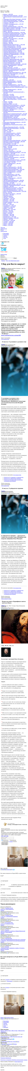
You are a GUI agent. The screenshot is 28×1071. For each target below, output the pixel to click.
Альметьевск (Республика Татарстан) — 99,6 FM (14, 19)
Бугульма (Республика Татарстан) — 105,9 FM (14, 32)
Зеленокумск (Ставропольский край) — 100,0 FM (14, 64)
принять (2, 1069)
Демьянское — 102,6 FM (9, 207)
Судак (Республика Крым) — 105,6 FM (12, 161)
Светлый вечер (8, 938)
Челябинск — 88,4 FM (8, 186)
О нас (4, 238)
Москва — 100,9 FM (8, 14)
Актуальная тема (5, 339)
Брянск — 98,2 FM (7, 31)
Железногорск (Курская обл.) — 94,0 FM (12, 60)
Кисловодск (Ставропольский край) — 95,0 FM (14, 85)
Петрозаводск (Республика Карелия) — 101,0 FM (14, 140)
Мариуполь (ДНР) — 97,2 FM (10, 104)
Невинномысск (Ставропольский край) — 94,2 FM (15, 113)
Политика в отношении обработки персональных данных (14, 1059)
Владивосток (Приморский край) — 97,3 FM (13, 34)
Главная (3, 260)
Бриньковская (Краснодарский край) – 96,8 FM (14, 30)
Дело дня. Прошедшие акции (12, 260)
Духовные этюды (9, 908)
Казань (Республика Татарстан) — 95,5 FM (13, 73)
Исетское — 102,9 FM (8, 211)
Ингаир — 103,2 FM (8, 210)
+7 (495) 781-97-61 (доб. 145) (15, 1036)
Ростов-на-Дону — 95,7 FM (9, 144)
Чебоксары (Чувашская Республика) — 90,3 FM (14, 185)
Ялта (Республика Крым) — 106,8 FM (12, 193)
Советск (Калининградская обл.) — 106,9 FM (13, 157)
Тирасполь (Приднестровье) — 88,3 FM (12, 168)
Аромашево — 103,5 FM (9, 198)
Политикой (4, 886)
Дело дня (3, 227)
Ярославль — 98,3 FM (8, 194)
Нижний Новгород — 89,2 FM (10, 117)
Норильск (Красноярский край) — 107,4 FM (13, 127)
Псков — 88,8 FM (7, 139)
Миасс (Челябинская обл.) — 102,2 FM (12, 107)
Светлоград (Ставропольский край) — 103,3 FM (14, 152)
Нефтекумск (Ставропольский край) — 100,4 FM (14, 114)
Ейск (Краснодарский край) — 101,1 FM (12, 56)
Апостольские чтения (6, 598)
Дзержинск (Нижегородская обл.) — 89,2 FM (13, 53)
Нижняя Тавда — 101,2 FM (9, 216)
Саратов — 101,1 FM (8, 150)
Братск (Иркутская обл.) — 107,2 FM (11, 28)
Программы (6, 233)
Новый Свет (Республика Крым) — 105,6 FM (13, 128)
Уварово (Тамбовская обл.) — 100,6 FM (12, 178)
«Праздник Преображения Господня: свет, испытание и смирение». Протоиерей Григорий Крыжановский (13, 940)
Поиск (15, 258)
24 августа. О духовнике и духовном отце (14, 477)
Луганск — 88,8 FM (8, 102)
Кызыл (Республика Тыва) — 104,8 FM (12, 98)
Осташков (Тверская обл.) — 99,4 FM (12, 135)
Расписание (6, 234)
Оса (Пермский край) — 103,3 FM (11, 134)
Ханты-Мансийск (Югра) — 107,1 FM (12, 184)
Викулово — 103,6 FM (8, 204)
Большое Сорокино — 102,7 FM (10, 202)
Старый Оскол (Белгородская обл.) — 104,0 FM (14, 159)
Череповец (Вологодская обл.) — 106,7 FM (13, 187)
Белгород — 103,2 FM (8, 25)
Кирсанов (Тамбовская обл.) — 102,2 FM (12, 84)
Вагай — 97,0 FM (7, 203)
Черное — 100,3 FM (8, 224)
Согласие (8, 884)
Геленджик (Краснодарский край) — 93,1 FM (13, 49)
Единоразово (13, 840)
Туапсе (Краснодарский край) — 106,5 (12, 175)
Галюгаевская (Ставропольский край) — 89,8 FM (14, 48)
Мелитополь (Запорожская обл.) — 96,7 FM (13, 106)
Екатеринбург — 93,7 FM (9, 58)
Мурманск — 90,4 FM (8, 110)
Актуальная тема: (17, 474)
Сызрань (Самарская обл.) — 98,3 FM (12, 163)
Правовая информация (6, 1057)
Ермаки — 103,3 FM (8, 208)
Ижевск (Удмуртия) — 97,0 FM (10, 67)
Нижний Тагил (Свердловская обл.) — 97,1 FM (14, 118)
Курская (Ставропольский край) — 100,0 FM (13, 96)
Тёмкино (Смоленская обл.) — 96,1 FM (12, 167)
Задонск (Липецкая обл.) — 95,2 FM (11, 62)
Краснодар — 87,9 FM (8, 94)
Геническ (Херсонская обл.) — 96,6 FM (12, 50)
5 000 (7, 836)
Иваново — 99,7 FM (8, 66)
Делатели (7, 929)
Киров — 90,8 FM (7, 83)
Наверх (2, 1017)
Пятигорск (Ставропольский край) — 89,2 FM (14, 141)
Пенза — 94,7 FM (7, 136)
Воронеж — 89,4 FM (8, 43)
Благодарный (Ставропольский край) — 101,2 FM (15, 27)
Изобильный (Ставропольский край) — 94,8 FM (14, 68)
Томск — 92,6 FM (7, 173)
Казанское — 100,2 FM (8, 214)
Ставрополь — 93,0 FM (8, 158)
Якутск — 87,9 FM (7, 192)
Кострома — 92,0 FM (8, 90)
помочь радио (4, 228)
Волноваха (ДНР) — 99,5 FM (10, 41)
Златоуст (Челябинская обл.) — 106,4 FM (12, 65)
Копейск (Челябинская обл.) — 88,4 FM (12, 89)
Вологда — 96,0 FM (7, 42)
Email (2, 875)
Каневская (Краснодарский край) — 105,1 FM (14, 76)
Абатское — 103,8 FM (8, 197)
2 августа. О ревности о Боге (7, 923)
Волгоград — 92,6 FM (8, 39)
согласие (8, 892)
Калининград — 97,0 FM (9, 74)
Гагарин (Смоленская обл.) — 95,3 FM (12, 47)
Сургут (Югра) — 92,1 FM (9, 162)
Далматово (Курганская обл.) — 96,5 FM (12, 51)
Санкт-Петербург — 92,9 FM (10, 148)
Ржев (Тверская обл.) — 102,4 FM (11, 142)
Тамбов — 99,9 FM (7, 164)
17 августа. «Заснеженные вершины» (9, 916)
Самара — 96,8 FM (7, 147)
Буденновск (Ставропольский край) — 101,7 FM (14, 33)
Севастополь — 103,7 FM (9, 153)
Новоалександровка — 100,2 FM (10, 218)
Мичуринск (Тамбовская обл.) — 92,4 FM (13, 108)
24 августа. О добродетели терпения (12, 478)
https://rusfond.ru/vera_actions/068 (11, 335)
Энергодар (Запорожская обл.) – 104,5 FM (13, 190)
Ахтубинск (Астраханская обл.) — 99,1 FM (13, 24)
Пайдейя (7, 946)
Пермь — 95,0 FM (7, 138)
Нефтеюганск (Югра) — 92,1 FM (10, 116)
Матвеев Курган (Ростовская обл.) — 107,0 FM (14, 105)
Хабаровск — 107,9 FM (8, 182)
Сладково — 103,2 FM (8, 221)
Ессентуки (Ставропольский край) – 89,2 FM (13, 59)
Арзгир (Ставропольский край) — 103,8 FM (13, 21)
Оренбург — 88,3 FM (8, 130)
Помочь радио (5, 842)
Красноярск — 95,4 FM (8, 95)
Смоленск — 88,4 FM (8, 156)
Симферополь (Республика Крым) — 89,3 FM (13, 154)
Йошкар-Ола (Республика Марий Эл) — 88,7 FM (14, 72)
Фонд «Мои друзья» (13, 1030)
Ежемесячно (5, 840)
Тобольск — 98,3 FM (8, 219)
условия (11, 841)
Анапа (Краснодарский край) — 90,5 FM (12, 20)
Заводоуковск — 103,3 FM (9, 209)
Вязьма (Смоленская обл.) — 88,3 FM (12, 45)
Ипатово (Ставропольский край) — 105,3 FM (13, 70)
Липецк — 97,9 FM (7, 101)
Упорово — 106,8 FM (8, 222)
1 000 (4, 836)
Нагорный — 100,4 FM (8, 215)
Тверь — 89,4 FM (7, 165)
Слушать (3, 908)
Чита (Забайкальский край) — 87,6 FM (12, 188)
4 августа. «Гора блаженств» (7, 909)
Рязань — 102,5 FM (7, 146)
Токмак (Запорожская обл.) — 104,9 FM (12, 170)
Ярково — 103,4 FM (8, 225)
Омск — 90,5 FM (7, 129)
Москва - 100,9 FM (5, 12)
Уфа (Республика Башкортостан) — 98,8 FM (13, 180)
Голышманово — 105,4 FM (9, 205)
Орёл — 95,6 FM (7, 131)
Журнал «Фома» (4, 1030)
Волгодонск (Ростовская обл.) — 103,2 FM (13, 38)
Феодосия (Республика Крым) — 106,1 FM (13, 181)
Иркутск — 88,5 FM (8, 71)
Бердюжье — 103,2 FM (8, 201)
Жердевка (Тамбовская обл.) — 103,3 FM (12, 61)
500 (2, 836)
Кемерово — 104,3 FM (8, 79)
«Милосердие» (21, 1030)
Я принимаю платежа (10, 841)
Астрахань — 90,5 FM (8, 22)
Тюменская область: (8, 196)
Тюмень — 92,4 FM (7, 176)
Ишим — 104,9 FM (7, 213)
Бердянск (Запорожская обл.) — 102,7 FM (13, 26)
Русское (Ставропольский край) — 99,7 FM (13, 145)
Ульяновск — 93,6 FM (8, 179)
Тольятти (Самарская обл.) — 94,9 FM (12, 171)
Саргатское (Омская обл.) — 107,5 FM (12, 151)
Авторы (5, 235)
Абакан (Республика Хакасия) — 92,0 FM (13, 15)
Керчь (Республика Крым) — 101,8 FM (12, 81)
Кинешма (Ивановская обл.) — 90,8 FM (12, 82)
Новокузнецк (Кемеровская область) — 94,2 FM (14, 122)
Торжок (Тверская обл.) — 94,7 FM (11, 174)
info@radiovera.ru (4, 1036)
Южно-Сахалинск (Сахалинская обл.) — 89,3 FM (14, 191)
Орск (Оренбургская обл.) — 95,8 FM (12, 133)
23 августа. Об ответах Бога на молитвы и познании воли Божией (13, 480)
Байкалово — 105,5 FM (8, 199)
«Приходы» (3, 1031)
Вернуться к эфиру (5, 10)
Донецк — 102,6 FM (8, 55)
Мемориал (5, 1027)
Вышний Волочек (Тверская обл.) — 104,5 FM (14, 44)
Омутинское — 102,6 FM (9, 220)
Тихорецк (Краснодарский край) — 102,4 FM (13, 169)
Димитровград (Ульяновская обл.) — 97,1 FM (13, 54)
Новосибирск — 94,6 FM (9, 123)
